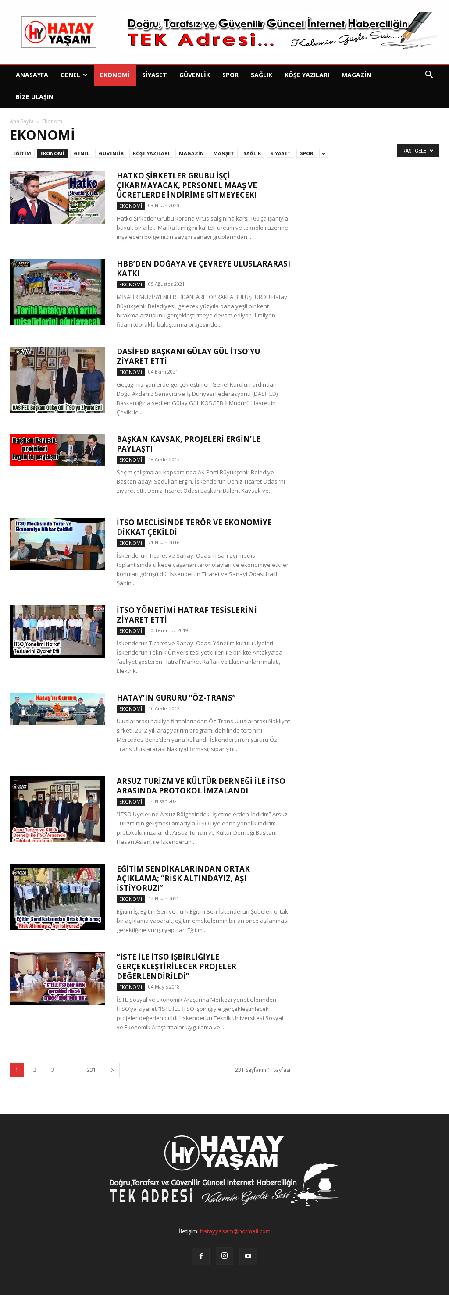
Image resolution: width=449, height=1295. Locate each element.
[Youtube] (248, 1256)
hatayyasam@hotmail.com (235, 1231)
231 (91, 1070)
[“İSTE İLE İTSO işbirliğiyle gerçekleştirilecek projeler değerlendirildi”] (57, 978)
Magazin (356, 75)
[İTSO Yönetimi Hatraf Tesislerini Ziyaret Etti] (57, 631)
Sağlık (261, 75)
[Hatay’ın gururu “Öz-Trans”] (57, 709)
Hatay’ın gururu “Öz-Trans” (176, 698)
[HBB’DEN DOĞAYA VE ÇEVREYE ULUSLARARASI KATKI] (57, 292)
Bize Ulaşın (34, 96)
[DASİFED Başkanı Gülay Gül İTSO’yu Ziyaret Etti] (57, 380)
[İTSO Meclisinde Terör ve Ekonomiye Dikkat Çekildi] (57, 544)
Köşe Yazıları (307, 75)
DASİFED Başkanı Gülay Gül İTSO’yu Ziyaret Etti (188, 356)
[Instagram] (224, 1256)
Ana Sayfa (22, 121)
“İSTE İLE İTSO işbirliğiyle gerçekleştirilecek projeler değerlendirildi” (176, 966)
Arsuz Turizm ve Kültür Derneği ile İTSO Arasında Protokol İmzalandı (201, 786)
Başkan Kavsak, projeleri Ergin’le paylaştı (188, 444)
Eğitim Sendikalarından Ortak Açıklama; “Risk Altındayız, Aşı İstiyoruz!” (183, 878)
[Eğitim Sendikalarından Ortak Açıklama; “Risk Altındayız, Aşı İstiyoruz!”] (57, 897)
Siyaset (154, 75)
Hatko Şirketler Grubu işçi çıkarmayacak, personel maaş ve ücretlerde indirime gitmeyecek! (187, 185)
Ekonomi (115, 75)
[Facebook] (201, 1256)
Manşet (223, 153)
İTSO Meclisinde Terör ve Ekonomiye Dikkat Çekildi (194, 527)
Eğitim (22, 153)
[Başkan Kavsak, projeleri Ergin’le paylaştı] (57, 450)
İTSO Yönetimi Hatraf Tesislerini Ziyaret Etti (187, 615)
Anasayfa (32, 75)
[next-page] (112, 1070)
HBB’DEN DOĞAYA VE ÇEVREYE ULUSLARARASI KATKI (203, 268)
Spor (230, 75)
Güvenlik (194, 75)
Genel (70, 75)
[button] (428, 75)
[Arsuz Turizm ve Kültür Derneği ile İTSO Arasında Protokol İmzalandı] (57, 809)
